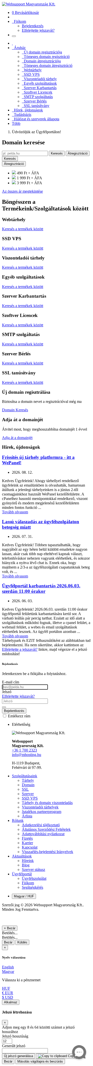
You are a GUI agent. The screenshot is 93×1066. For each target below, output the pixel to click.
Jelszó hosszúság (15, 1036)
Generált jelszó (13, 1046)
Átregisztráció (78, 153)
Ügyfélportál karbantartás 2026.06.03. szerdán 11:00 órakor (41, 588)
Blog (26, 865)
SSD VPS (30, 798)
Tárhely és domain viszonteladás (47, 803)
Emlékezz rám (18, 716)
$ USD (7, 997)
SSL (25, 789)
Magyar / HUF (24, 896)
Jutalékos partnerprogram (41, 811)
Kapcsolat (29, 847)
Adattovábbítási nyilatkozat (43, 834)
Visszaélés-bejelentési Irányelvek (47, 852)
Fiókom (28, 883)
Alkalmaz (10, 1002)
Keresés (57, 153)
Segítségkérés (32, 887)
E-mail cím (10, 682)
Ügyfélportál (22, 874)
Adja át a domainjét (17, 438)
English (8, 967)
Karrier (27, 843)
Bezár (8, 942)
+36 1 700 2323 (24, 750)
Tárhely (28, 780)
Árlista (27, 816)
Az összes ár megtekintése (22, 191)
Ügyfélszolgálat (34, 878)
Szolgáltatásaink (24, 776)
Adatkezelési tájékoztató (41, 825)
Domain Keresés (15, 410)
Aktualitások (22, 856)
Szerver (28, 794)
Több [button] (16, 123)
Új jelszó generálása (18, 1056)
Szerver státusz (33, 869)
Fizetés (27, 838)
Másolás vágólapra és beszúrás (40, 1061)
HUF (6, 988)
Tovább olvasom (15, 512)
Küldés (22, 942)
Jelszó (6, 692)
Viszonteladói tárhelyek (40, 807)
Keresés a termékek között (22, 229)
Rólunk (18, 820)
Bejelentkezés (14, 711)
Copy (71, 1056)
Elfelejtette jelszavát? (18, 696)
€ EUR (7, 993)
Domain (28, 785)
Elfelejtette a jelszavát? (19, 649)
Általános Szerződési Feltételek (46, 829)
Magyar (8, 971)
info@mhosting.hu (26, 755)
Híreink (28, 860)
